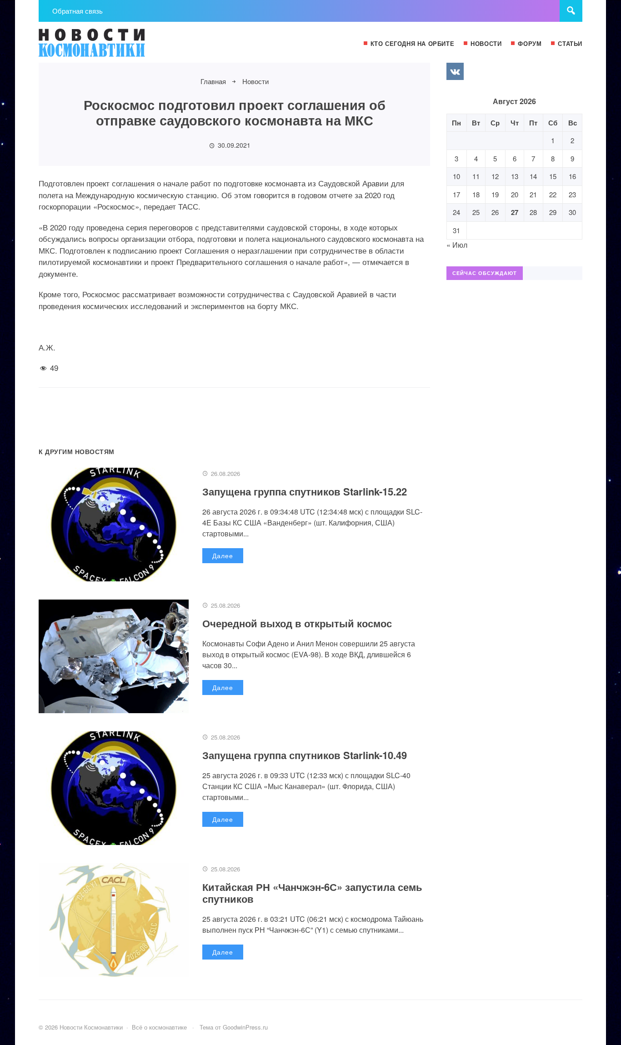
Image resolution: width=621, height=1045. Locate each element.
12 (495, 176)
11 (476, 176)
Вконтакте (455, 71)
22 (552, 194)
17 (456, 194)
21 (533, 194)
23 (572, 194)
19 (495, 194)
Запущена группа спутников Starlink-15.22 (304, 491)
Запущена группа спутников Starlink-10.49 (304, 755)
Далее (222, 555)
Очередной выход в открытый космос (297, 623)
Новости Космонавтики (107, 47)
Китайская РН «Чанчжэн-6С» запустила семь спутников (312, 893)
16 (572, 176)
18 (476, 194)
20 (514, 194)
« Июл (456, 245)
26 (495, 212)
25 (476, 212)
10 (456, 176)
